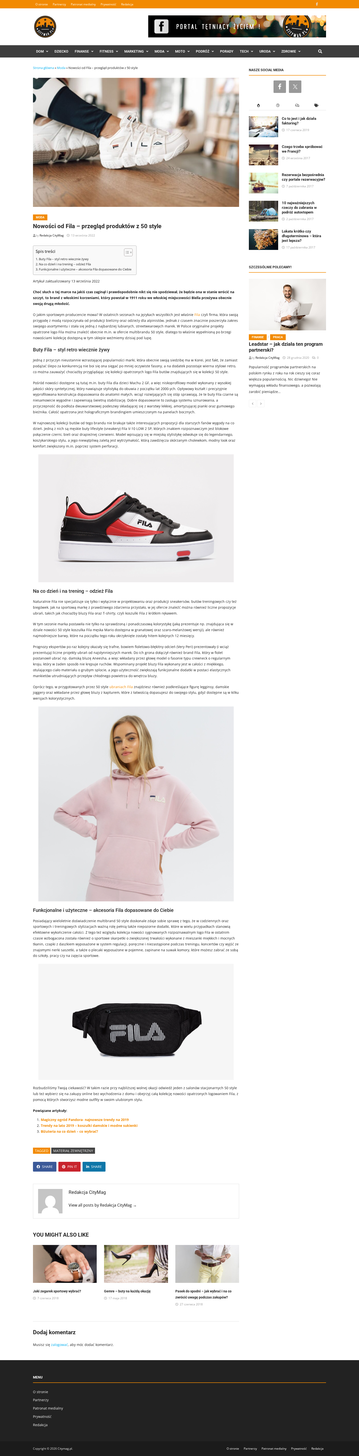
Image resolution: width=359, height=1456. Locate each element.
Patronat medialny (83, 4)
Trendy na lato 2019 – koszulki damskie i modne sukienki (89, 1125)
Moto (180, 51)
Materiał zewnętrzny (73, 1150)
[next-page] (260, 403)
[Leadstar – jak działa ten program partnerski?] (287, 304)
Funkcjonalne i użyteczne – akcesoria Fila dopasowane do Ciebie (85, 269)
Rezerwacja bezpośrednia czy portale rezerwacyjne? (303, 177)
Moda (159, 51)
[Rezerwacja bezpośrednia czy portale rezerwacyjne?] (263, 175)
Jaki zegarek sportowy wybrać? (57, 1291)
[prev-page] (252, 403)
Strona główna (43, 68)
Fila (197, 314)
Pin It (72, 1166)
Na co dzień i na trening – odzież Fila (65, 264)
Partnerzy (59, 4)
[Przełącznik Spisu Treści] (125, 252)
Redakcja (127, 4)
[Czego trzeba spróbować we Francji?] (263, 147)
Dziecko (61, 51)
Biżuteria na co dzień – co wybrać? (69, 1131)
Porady (226, 51)
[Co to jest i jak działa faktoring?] (263, 119)
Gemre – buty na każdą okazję (127, 1291)
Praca (278, 337)
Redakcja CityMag (52, 235)
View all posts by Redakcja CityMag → (103, 1205)
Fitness (107, 51)
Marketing (134, 51)
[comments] (297, 105)
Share (47, 1166)
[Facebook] (317, 4)
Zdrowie (288, 51)
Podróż (202, 51)
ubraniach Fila (121, 686)
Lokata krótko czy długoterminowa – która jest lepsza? (301, 236)
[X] (323, 4)
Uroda (265, 51)
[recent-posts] (277, 105)
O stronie (41, 4)
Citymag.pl (65, 1448)
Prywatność (108, 4)
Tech (244, 51)
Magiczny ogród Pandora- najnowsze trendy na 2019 (85, 1119)
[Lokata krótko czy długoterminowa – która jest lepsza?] (263, 232)
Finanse (82, 51)
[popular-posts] (258, 105)
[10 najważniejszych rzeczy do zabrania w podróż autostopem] (263, 203)
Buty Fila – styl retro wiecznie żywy (64, 259)
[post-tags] (316, 105)
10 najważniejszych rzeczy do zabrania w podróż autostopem (299, 207)
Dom (40, 51)
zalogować (59, 1344)
